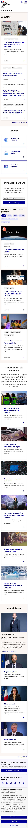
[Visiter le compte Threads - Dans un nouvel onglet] (11, 783)
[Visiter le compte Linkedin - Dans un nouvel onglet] (2, 787)
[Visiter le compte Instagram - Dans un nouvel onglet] (15, 783)
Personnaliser (14, 825)
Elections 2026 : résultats (16, 152)
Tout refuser (14, 821)
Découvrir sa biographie (7, 651)
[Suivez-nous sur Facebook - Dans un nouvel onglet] (6, 783)
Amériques (21, 215)
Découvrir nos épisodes (14, 770)
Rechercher (21, 2)
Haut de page (23, 756)
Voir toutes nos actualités (18, 122)
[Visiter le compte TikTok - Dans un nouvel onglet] (19, 783)
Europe (9, 215)
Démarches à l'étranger (15, 139)
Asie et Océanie (6, 222)
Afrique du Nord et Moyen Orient (9, 218)
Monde (3, 215)
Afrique (15, 215)
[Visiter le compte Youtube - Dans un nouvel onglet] (23, 783)
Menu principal (25, 2)
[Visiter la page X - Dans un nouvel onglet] (2, 783)
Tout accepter (14, 817)
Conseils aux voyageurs (15, 165)
